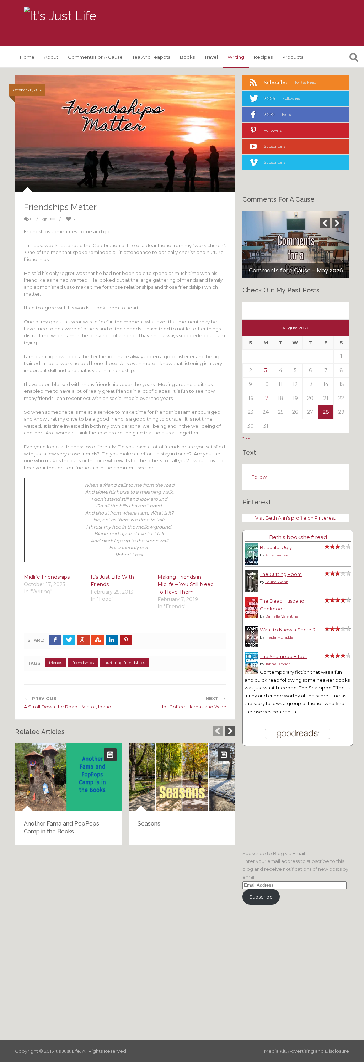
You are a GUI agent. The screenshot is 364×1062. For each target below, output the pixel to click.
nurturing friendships (124, 662)
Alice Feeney (276, 555)
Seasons (149, 823)
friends (55, 662)
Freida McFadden (280, 637)
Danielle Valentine (281, 616)
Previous (218, 731)
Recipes (263, 57)
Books (187, 57)
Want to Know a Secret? (288, 629)
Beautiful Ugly (276, 547)
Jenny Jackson (278, 664)
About (51, 57)
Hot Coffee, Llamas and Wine (193, 706)
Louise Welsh (276, 581)
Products (292, 57)
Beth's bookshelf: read (298, 537)
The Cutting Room (281, 574)
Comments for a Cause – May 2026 (296, 270)
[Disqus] (125, 942)
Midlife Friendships (47, 577)
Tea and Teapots (151, 57)
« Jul (247, 437)
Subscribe (261, 897)
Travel (211, 57)
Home (27, 57)
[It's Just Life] (60, 16)
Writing (236, 57)
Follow (259, 477)
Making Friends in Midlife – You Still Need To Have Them (185, 584)
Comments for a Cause (95, 57)
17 (265, 398)
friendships (83, 662)
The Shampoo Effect (283, 656)
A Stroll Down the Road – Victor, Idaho (67, 706)
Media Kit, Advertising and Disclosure (306, 1051)
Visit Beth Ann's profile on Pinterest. (296, 518)
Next (230, 731)
